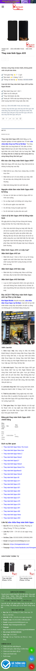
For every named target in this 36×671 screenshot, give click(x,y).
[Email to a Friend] (13, 119)
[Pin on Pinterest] (17, 119)
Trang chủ (5, 49)
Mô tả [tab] (3, 130)
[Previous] (1, 574)
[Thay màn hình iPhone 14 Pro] (9, 567)
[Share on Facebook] (6, 119)
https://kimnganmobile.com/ (19, 544)
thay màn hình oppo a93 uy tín (12, 114)
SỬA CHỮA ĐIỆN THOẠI (17, 49)
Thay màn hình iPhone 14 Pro (7, 579)
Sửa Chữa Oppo (25, 105)
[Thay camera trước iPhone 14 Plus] (26, 567)
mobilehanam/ (19, 629)
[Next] (35, 574)
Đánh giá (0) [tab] (5, 134)
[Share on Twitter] (10, 119)
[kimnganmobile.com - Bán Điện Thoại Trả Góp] (18, 6)
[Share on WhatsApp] (3, 119)
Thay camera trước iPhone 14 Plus (25, 579)
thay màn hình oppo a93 (13, 108)
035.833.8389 (28, 80)
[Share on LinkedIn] (20, 119)
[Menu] (2, 6)
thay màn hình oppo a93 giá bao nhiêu (18, 110)
